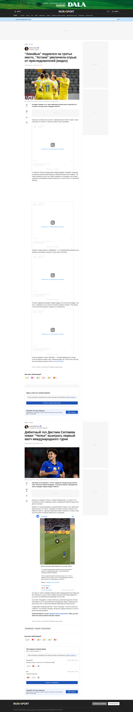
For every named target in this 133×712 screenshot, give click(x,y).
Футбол (22, 15)
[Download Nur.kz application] (66, 4)
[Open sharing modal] (27, 117)
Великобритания (29, 628)
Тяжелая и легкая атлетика (58, 15)
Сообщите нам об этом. (55, 367)
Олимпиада (81, 15)
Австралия (37, 628)
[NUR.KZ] (66, 11)
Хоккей (48, 15)
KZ (108, 11)
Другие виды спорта (72, 15)
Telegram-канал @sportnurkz (58, 613)
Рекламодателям (113, 703)
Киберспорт (42, 15)
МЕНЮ (18, 11)
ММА (36, 15)
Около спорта (89, 15)
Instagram (73, 412)
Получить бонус (58, 361)
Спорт (15, 15)
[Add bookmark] (26, 122)
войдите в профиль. (71, 397)
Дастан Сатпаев (46, 628)
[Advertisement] (66, 30)
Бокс (32, 15)
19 (28, 639)
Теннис (28, 15)
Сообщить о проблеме (99, 703)
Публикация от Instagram (52, 169)
